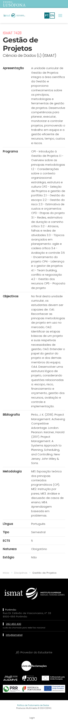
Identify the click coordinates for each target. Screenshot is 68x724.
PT (47, 15)
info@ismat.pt (14, 635)
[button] (60, 15)
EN (52, 15)
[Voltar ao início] (14, 15)
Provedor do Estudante (36, 652)
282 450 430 (13, 624)
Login (32, 717)
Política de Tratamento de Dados (33, 705)
